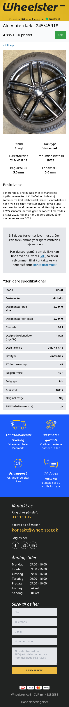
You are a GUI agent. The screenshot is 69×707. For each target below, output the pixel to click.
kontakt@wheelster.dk (35, 530)
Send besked (34, 670)
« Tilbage (8, 45)
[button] (9, 92)
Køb (60, 35)
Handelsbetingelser (34, 702)
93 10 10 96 (21, 517)
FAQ (42, 256)
